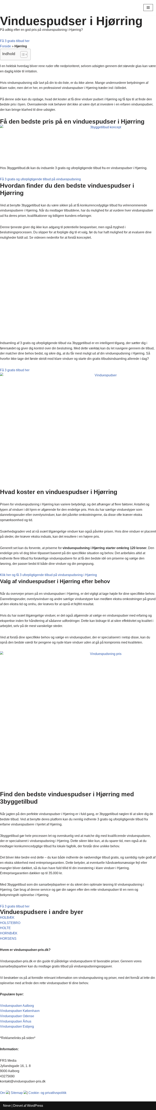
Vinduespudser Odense (17, 1016)
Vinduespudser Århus (15, 1021)
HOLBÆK (7, 917)
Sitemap (17, 1092)
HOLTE (5, 928)
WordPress (35, 1105)
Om (2, 1092)
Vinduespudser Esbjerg (17, 1026)
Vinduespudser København (20, 1011)
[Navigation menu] (148, 7)
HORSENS (8, 938)
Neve (7, 1105)
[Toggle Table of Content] (21, 54)
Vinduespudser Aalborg (17, 1005)
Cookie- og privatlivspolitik (47, 1092)
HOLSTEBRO (10, 923)
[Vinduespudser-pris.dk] (15, 7)
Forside (5, 46)
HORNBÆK (8, 933)
